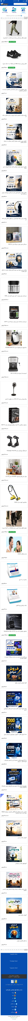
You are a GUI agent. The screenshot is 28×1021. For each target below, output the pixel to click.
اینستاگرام (13, 1012)
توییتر (13, 1009)
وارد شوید (24, 1)
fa (4, 0)
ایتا (12, 995)
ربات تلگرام (13, 1004)
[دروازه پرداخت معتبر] (16, 981)
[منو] (1, 1)
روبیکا (13, 992)
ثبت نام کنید (15, 1)
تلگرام (13, 1001)
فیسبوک (13, 1006)
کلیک (13, 977)
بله (12, 998)
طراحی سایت (14, 1019)
